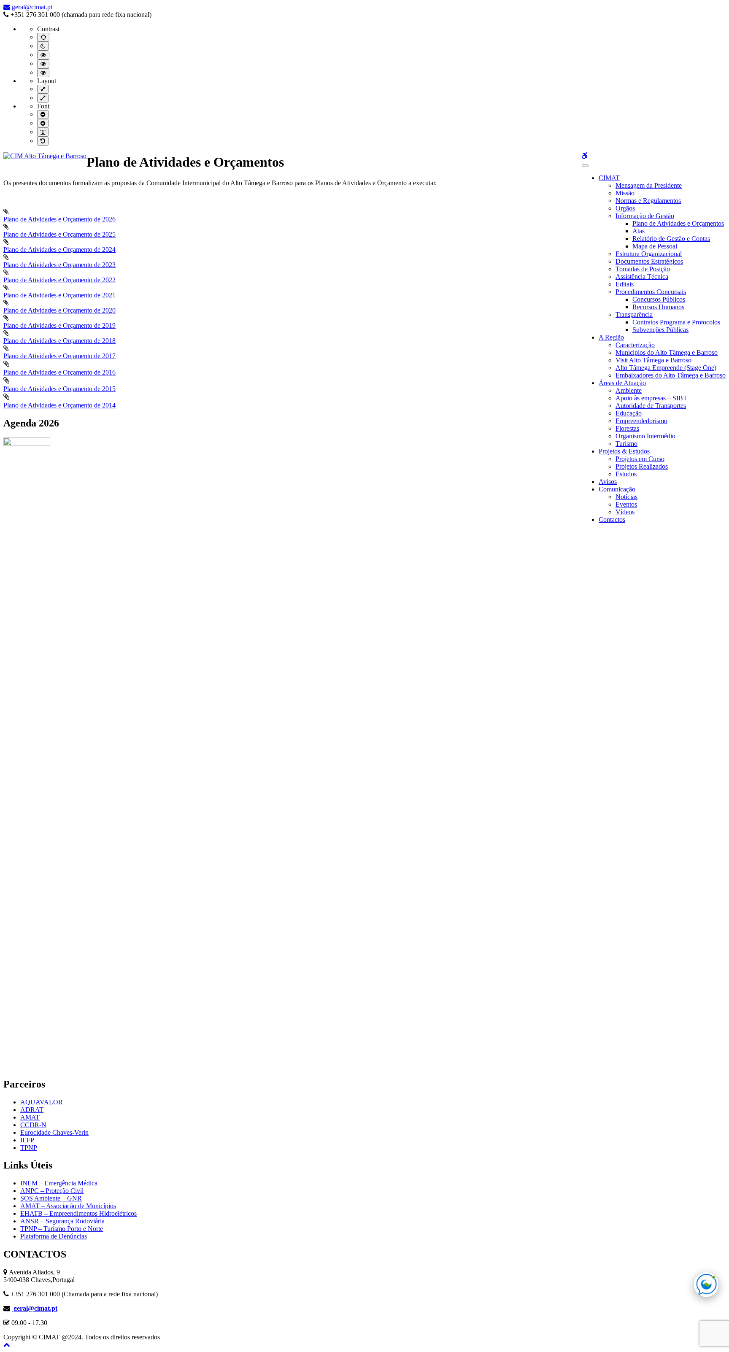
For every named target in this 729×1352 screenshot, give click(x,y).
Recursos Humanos (658, 306)
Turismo (626, 443)
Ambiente (629, 390)
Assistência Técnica (642, 276)
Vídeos (625, 511)
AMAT (30, 1117)
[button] (6, 1344)
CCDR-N (33, 1124)
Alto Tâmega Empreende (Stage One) (666, 367)
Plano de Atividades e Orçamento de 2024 (59, 249)
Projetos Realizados (642, 466)
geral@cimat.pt (32, 7)
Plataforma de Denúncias (53, 1236)
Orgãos (625, 208)
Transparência (634, 314)
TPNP (28, 1147)
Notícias (626, 496)
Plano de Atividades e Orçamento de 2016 (59, 372)
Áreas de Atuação (622, 382)
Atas (638, 231)
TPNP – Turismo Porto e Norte (61, 1228)
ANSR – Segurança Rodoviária (62, 1221)
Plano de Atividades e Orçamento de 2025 (59, 234)
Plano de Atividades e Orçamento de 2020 (59, 310)
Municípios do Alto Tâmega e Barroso (667, 352)
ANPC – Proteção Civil (52, 1190)
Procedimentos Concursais (651, 291)
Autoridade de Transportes (651, 405)
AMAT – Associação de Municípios (68, 1205)
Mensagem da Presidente (649, 185)
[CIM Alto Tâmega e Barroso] (44, 155)
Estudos (626, 474)
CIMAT (609, 177)
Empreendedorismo (641, 420)
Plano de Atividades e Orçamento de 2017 (59, 355)
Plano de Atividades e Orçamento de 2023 (59, 264)
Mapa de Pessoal (654, 246)
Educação (629, 413)
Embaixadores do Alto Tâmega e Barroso (671, 375)
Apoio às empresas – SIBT (651, 398)
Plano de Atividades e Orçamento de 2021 (59, 295)
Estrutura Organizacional (649, 253)
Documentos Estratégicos (649, 261)
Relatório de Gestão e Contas (671, 238)
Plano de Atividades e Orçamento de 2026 (59, 219)
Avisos (608, 481)
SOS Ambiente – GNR (51, 1198)
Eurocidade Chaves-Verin (54, 1132)
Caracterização (635, 344)
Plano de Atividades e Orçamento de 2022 (59, 279)
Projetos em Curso (640, 458)
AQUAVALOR (41, 1102)
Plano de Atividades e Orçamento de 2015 (59, 388)
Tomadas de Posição (643, 269)
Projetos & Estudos (624, 451)
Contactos (612, 519)
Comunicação (617, 489)
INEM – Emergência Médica (58, 1183)
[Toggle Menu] (585, 166)
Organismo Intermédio (645, 436)
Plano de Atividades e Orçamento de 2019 (59, 325)
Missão (625, 193)
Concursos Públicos (658, 299)
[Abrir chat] (706, 1284)
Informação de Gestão (645, 215)
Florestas (627, 428)
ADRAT (31, 1109)
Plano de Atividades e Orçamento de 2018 (59, 340)
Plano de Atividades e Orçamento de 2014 (59, 405)
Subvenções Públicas (660, 329)
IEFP (27, 1140)
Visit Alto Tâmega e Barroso (653, 360)
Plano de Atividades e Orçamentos (678, 223)
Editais (625, 284)
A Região (611, 337)
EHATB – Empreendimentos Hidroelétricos (78, 1213)
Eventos (626, 504)
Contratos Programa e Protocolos (676, 322)
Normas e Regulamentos (648, 200)
